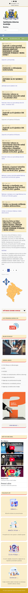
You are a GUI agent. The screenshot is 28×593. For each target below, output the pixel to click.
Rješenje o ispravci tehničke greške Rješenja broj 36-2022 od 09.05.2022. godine (14, 169)
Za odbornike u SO (15, 38)
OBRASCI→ (14, 509)
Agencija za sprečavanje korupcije (12, 380)
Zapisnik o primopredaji (8, 59)
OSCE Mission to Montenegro (10, 365)
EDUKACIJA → (14, 578)
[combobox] (11, 30)
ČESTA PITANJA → (14, 555)
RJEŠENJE (4, 250)
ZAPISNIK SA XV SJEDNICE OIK (13, 80)
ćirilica (12, 5)
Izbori (6, 38)
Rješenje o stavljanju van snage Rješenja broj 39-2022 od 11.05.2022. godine (14, 187)
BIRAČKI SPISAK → (14, 530)
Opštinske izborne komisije (11, 310)
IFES (4, 368)
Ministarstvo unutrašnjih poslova (12, 383)
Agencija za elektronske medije (11, 386)
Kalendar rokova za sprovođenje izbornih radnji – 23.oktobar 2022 (14, 96)
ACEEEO (5, 371)
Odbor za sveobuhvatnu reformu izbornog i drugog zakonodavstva (14, 376)
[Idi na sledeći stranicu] (13, 270)
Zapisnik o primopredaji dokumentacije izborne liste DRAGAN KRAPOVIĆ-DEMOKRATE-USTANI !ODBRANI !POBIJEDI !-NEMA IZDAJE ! (14, 50)
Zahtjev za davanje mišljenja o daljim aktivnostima (14, 205)
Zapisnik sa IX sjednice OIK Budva (13, 114)
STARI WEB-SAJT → (14, 425)
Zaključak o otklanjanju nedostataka (12, 69)
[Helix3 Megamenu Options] (3, 35)
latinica (17, 5)
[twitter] (11, 1)
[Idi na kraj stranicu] (16, 270)
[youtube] (13, 1)
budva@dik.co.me (15, 3)
